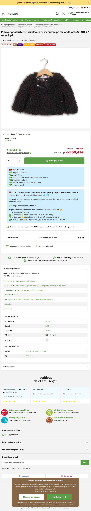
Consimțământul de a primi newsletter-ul (16, 468)
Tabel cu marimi (24, 134)
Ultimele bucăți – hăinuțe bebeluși (30, 290)
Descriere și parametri (11, 268)
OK (84, 462)
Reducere (8, 281)
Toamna (37, 351)
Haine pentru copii (32, 20)
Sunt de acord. (59, 497)
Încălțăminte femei (71, 20)
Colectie (8, 295)
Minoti (16, 295)
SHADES (48, 330)
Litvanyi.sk (45, 508)
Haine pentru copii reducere (26, 281)
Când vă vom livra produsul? (18, 153)
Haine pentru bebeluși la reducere (53, 286)
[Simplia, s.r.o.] (64, 508)
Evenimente (9, 290)
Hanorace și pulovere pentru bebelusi (47, 25)
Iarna (44, 351)
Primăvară (30, 351)
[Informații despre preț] (64, 153)
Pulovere (29, 356)
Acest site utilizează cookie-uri (45, 491)
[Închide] (89, 3)
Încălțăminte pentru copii (12, 20)
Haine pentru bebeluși (52, 20)
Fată (47, 326)
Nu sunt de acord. (31, 497)
